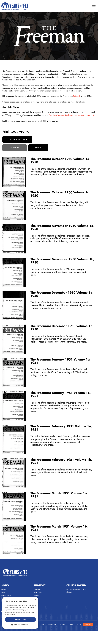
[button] (94, 6)
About (71, 624)
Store (79, 624)
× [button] (35, 600)
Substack (76, 96)
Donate (88, 624)
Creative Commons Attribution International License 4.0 (71, 115)
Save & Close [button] (20, 619)
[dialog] (20, 613)
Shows (62, 624)
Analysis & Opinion (48, 624)
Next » (38, 148)
